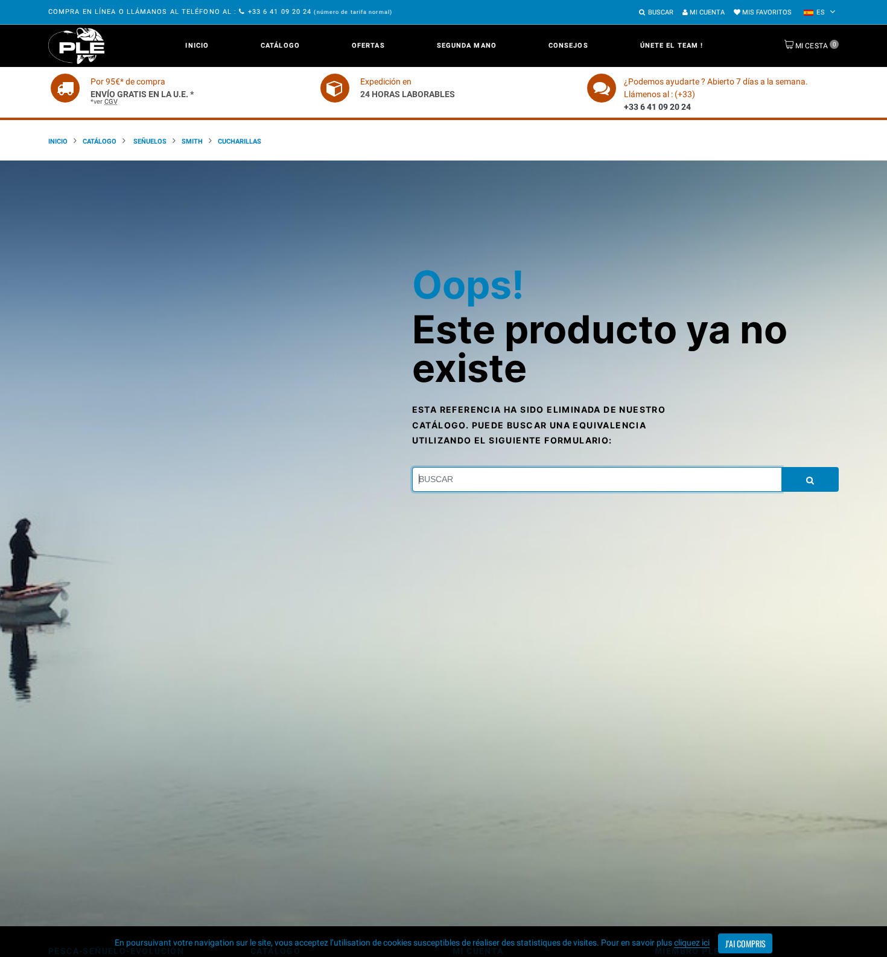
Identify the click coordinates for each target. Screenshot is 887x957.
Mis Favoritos (766, 12)
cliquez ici (692, 942)
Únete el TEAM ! (672, 45)
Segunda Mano (467, 45)
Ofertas (368, 45)
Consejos (568, 45)
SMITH (192, 141)
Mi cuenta (706, 12)
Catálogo (280, 45)
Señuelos (149, 141)
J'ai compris (745, 943)
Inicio (197, 45)
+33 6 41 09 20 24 (280, 12)
